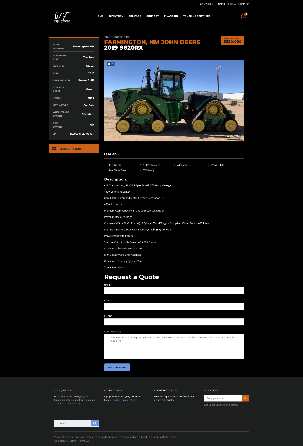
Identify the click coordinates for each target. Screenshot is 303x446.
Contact (152, 16)
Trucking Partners (196, 16)
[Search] (95, 423)
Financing (171, 16)
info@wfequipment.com (124, 399)
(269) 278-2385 (206, 4)
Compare (134, 16)
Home (99, 16)
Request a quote (71, 149)
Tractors (110, 37)
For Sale (124, 37)
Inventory (116, 16)
